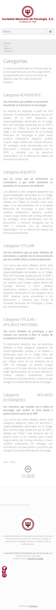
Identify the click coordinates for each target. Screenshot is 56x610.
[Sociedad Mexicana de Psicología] (28, 14)
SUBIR (28, 476)
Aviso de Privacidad (11, 505)
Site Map (25, 505)
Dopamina (33, 606)
